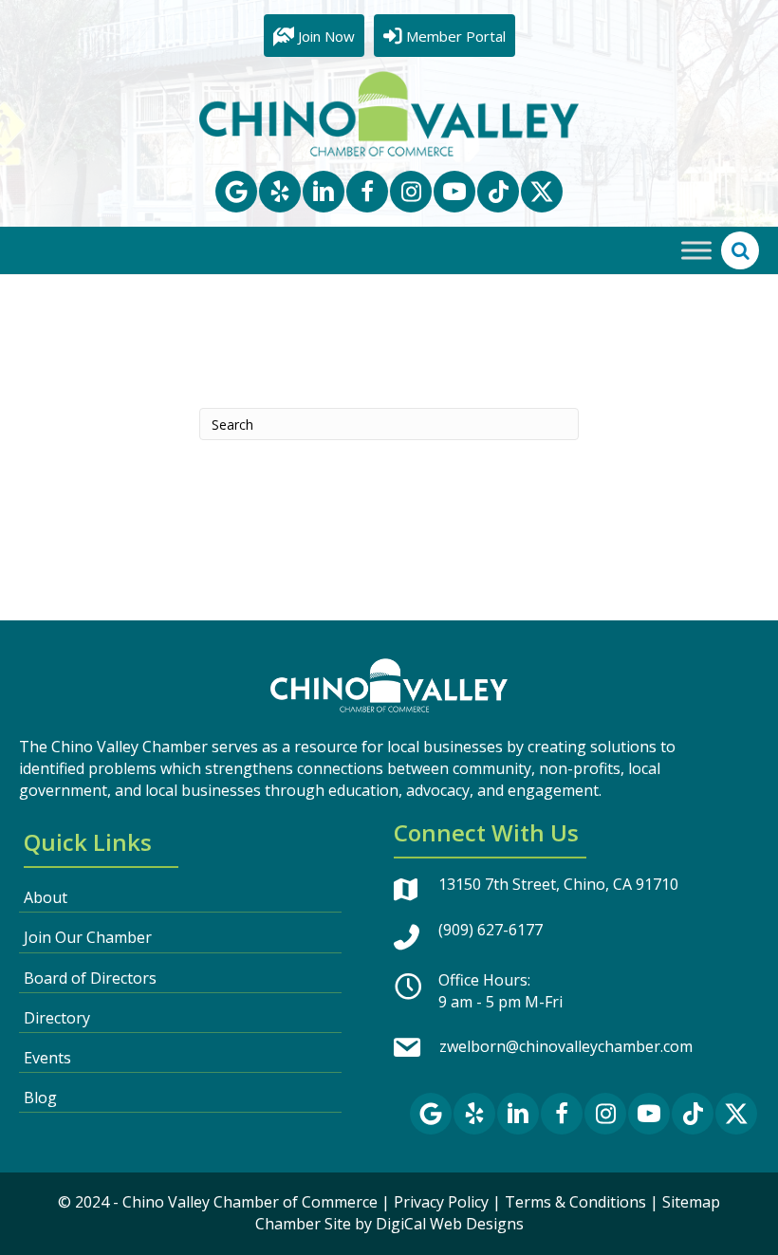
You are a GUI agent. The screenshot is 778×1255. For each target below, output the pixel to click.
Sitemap (691, 1201)
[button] (236, 191)
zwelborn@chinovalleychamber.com (566, 1046)
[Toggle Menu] (696, 251)
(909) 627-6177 (490, 929)
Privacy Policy (441, 1201)
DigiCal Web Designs (450, 1223)
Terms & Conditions (575, 1201)
